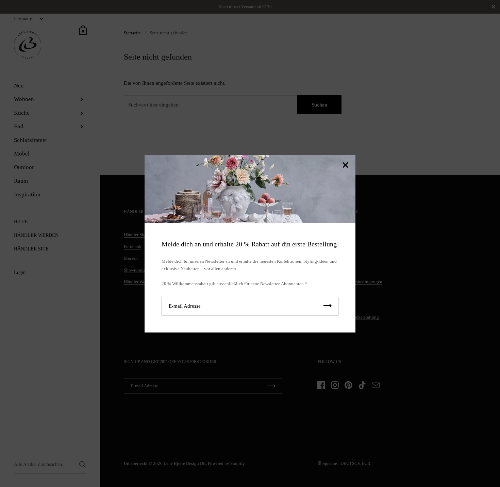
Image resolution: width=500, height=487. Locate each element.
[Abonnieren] (327, 305)
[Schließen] (345, 165)
